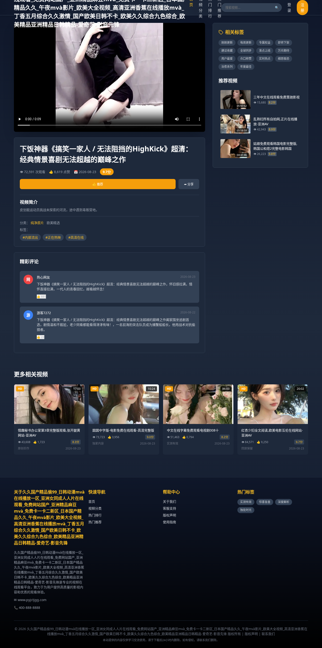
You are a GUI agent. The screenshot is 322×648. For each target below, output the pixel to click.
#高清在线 (76, 237)
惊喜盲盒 (264, 502)
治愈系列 (227, 67)
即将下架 (283, 43)
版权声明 (169, 515)
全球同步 (246, 51)
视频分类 (95, 508)
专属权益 (264, 43)
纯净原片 (37, 222)
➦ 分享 (189, 184)
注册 (302, 7)
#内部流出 (30, 237)
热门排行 (95, 515)
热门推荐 (95, 522)
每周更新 (246, 43)
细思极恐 (283, 59)
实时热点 (264, 59)
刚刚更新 (227, 43)
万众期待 (283, 51)
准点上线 (264, 51)
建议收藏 (227, 51)
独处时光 (246, 510)
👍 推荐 (97, 184)
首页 (91, 501)
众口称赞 (246, 59)
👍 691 (41, 297)
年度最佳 (246, 67)
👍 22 (40, 337)
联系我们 (268, 633)
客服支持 (169, 508)
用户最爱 (227, 59)
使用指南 (169, 522)
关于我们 (169, 501)
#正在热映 (53, 237)
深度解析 (283, 502)
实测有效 (246, 502)
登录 (289, 7)
